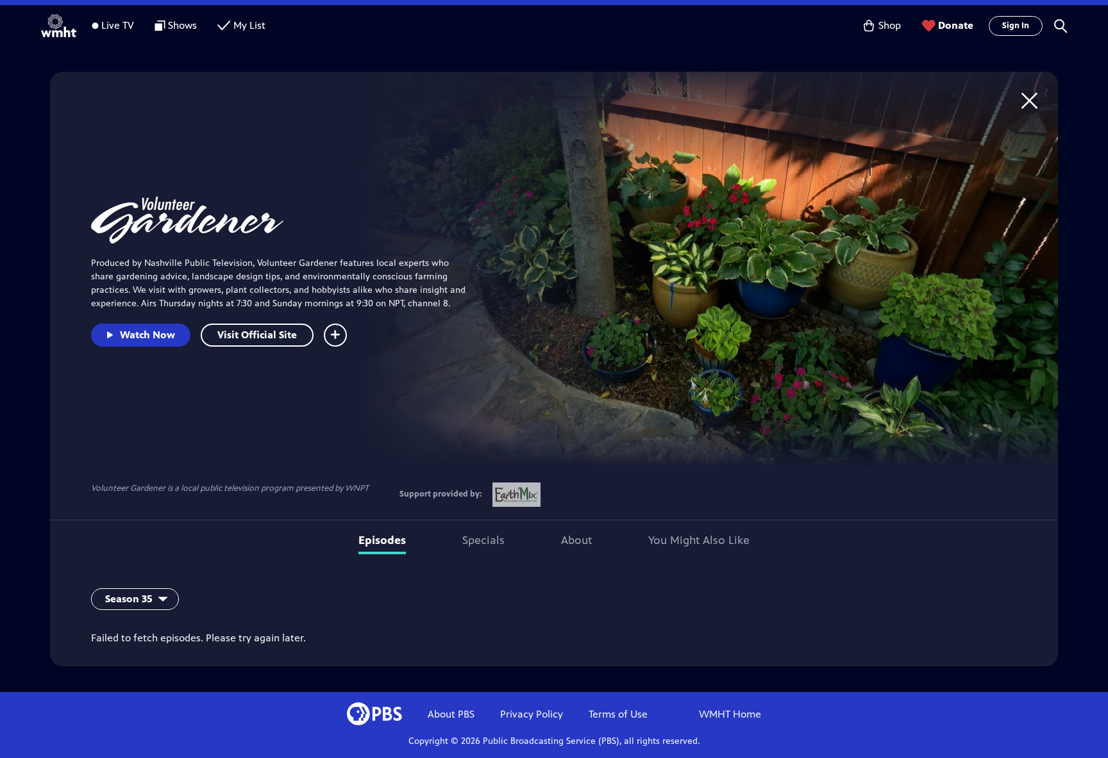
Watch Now (147, 335)
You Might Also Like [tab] (699, 540)
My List (249, 25)
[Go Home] (1029, 100)
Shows (182, 25)
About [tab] (576, 540)
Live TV (117, 25)
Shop (889, 25)
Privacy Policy (531, 714)
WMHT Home (730, 714)
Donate (955, 25)
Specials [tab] (483, 540)
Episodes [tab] (382, 540)
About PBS (451, 714)
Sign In (1015, 26)
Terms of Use (618, 714)
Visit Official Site (257, 335)
